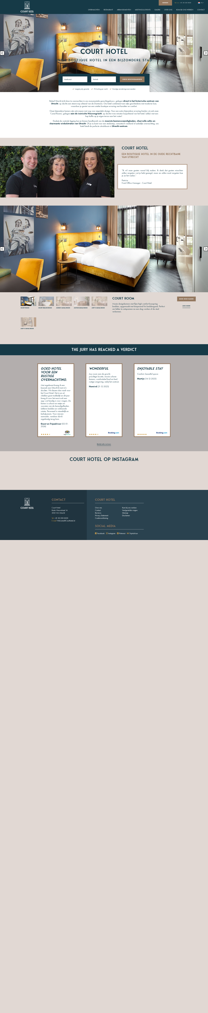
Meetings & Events (142, 10)
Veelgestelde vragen (129, 510)
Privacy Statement (101, 515)
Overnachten (94, 10)
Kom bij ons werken (184, 10)
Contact (201, 10)
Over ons (168, 10)
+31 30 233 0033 (185, 3)
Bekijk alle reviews (104, 444)
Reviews (98, 513)
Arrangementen (124, 10)
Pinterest (122, 533)
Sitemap (125, 513)
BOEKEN (165, 3)
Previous (2, 53)
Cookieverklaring (101, 518)
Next (206, 53)
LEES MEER (186, 306)
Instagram (111, 533)
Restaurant (108, 10)
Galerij (157, 10)
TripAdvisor (133, 533)
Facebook (101, 533)
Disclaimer (126, 515)
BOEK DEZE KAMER (186, 299)
